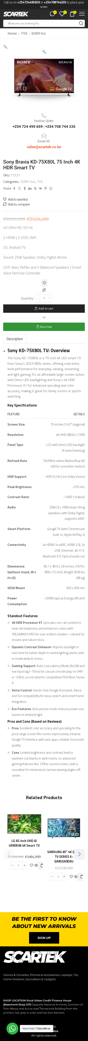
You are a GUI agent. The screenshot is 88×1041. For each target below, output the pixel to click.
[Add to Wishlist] (44, 283)
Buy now (46, 326)
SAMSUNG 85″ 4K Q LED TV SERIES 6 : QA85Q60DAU (64, 857)
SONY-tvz (38, 33)
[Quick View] (36, 865)
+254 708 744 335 (60, 126)
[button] (5, 46)
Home (12, 33)
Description (15, 338)
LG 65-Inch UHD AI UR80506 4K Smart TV (24, 843)
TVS (24, 33)
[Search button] (81, 23)
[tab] (14, 338)
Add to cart (46, 308)
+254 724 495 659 (28, 126)
